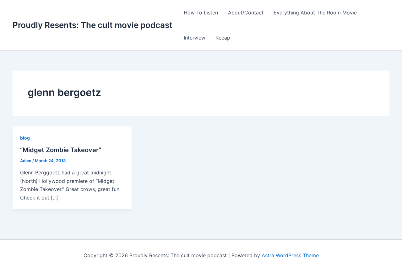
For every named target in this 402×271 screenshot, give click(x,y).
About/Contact (245, 12)
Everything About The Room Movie (315, 12)
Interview (194, 38)
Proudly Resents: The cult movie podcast (92, 25)
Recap (222, 38)
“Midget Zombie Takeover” (60, 150)
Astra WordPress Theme (290, 255)
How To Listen (201, 12)
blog (25, 138)
